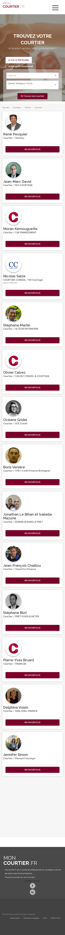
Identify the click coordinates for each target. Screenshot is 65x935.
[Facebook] (32, 886)
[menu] (55, 8)
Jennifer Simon (15, 755)
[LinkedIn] (32, 892)
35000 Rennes (10, 282)
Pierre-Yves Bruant (18, 660)
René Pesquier (15, 134)
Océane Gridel (15, 420)
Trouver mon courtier (33, 96)
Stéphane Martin (16, 325)
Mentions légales (31, 918)
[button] (32, 149)
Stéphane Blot (15, 613)
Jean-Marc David (17, 181)
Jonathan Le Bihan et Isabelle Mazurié (27, 516)
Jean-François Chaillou (22, 565)
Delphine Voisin (15, 707)
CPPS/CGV (55, 918)
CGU (45, 918)
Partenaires (15, 918)
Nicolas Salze (14, 276)
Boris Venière (14, 467)
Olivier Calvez (14, 372)
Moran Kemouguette (20, 229)
